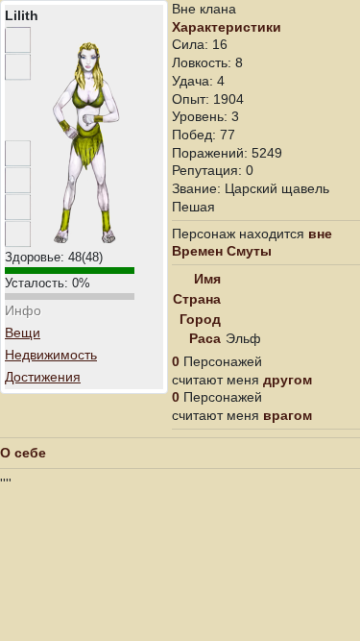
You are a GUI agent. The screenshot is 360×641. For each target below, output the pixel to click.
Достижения (43, 376)
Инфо (23, 310)
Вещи (22, 332)
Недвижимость (51, 354)
